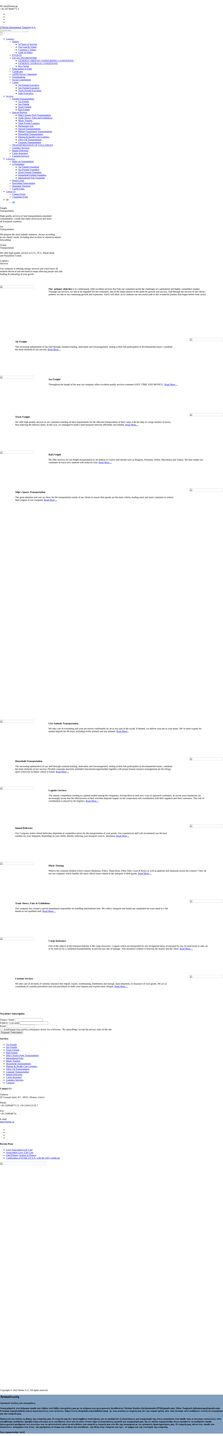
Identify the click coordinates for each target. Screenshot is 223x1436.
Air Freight (23, 101)
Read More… (54, 349)
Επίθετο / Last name (9, 1023)
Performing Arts (26, 126)
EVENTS (17, 55)
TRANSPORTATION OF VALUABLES (32, 145)
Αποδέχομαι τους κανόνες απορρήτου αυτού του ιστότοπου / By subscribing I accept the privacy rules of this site (57, 1029)
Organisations (18, 77)
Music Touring (25, 120)
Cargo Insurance (20, 153)
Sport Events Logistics (29, 123)
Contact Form (18, 194)
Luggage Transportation (29, 142)
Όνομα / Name (7, 1019)
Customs (10, 1082)
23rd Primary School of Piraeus (21, 1155)
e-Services (10, 159)
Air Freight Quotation (28, 167)
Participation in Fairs (22, 69)
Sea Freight (23, 104)
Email (3, 1026)
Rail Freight (24, 109)
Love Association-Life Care (19, 1149)
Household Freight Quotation (32, 175)
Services (9, 96)
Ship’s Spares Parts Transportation (34, 115)
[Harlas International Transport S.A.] (18, 27)
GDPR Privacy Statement (24, 74)
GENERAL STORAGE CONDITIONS (38, 63)
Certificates (17, 71)
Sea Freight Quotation (28, 169)
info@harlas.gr (7, 1121)
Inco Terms (23, 66)
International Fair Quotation (31, 178)
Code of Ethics (25, 52)
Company (10, 39)
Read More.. (122, 731)
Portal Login (18, 180)
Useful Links (18, 188)
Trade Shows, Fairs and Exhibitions (35, 118)
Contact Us (10, 191)
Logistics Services (20, 148)
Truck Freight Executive (29, 90)
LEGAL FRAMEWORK (24, 58)
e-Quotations (18, 164)
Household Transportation (30, 134)
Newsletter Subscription (23, 183)
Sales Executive (25, 93)
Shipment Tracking (21, 186)
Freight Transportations (23, 98)
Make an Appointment (23, 161)
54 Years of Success (27, 44)
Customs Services (20, 156)
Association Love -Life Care (19, 1152)
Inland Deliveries (20, 150)
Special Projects (19, 112)
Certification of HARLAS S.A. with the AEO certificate (33, 1158)
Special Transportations (29, 128)
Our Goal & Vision (27, 47)
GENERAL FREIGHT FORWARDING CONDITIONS (46, 60)
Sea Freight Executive (28, 88)
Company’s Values (27, 49)
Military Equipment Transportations (35, 131)
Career (15, 82)
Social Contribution (21, 79)
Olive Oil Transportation (30, 139)
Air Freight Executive (28, 85)
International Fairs (14, 1058)
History (15, 41)
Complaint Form (20, 197)
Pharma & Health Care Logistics (33, 137)
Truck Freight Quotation (29, 172)
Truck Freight (24, 107)
